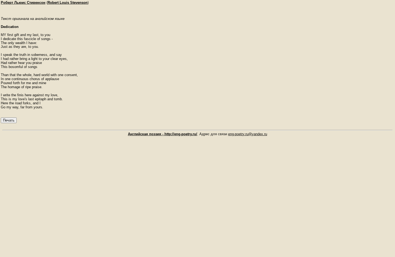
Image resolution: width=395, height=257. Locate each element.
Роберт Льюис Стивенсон (23, 3)
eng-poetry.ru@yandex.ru (247, 134)
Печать (9, 120)
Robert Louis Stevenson (68, 3)
